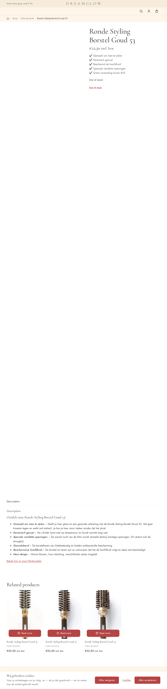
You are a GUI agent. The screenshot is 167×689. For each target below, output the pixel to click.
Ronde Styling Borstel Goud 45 (100, 641)
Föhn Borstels (27, 18)
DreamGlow (84, 3)
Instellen (126, 680)
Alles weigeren (107, 680)
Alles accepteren (147, 680)
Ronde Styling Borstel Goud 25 (22, 641)
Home (8, 18)
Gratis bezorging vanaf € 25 (20, 3)
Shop (15, 18)
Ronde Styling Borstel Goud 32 (61, 641)
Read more (26, 633)
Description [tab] (13, 501)
